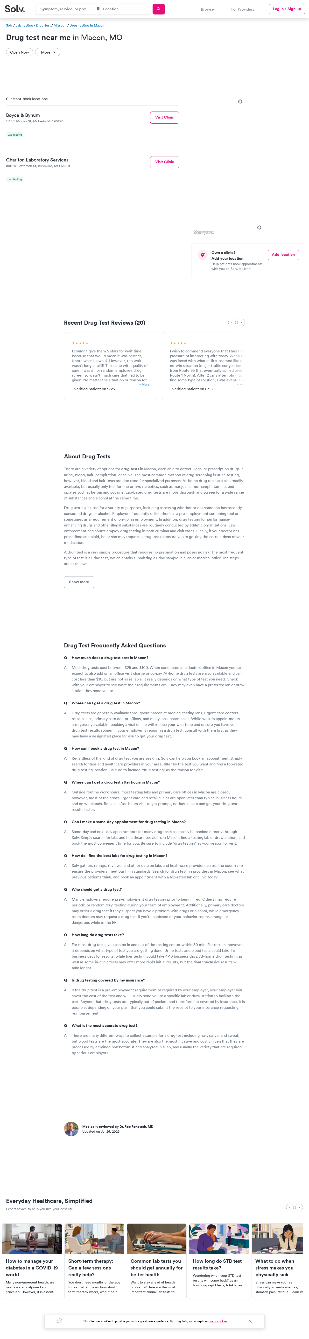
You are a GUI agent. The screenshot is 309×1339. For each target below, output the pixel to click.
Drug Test (43, 25)
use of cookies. (218, 1321)
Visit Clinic (164, 117)
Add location (283, 254)
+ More (144, 384)
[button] (259, 227)
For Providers (242, 9)
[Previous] (232, 322)
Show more (79, 581)
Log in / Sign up (287, 8)
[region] (250, 164)
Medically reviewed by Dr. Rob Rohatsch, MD (117, 1126)
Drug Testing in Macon (87, 25)
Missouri (60, 25)
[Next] (241, 322)
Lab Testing (24, 25)
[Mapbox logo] (203, 232)
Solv (9, 25)
